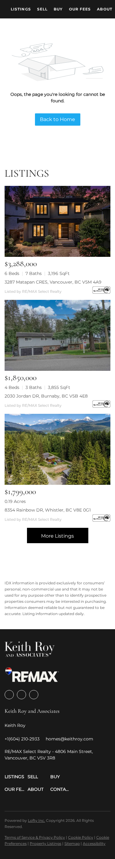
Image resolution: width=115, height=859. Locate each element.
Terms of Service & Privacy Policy (35, 837)
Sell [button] (42, 9)
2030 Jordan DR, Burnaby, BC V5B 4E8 (46, 396)
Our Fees (80, 9)
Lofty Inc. (36, 820)
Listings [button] (21, 9)
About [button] (104, 9)
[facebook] (9, 694)
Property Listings (45, 843)
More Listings (57, 536)
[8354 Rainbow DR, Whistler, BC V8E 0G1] (57, 449)
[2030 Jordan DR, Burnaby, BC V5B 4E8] (57, 335)
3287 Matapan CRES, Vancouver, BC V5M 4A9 (53, 282)
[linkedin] (21, 694)
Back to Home (57, 119)
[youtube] (33, 694)
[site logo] (30, 651)
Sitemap (72, 843)
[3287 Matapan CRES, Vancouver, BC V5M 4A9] (57, 221)
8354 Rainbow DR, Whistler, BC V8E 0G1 (48, 510)
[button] (16, 777)
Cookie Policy (80, 837)
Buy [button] (58, 9)
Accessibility (94, 843)
